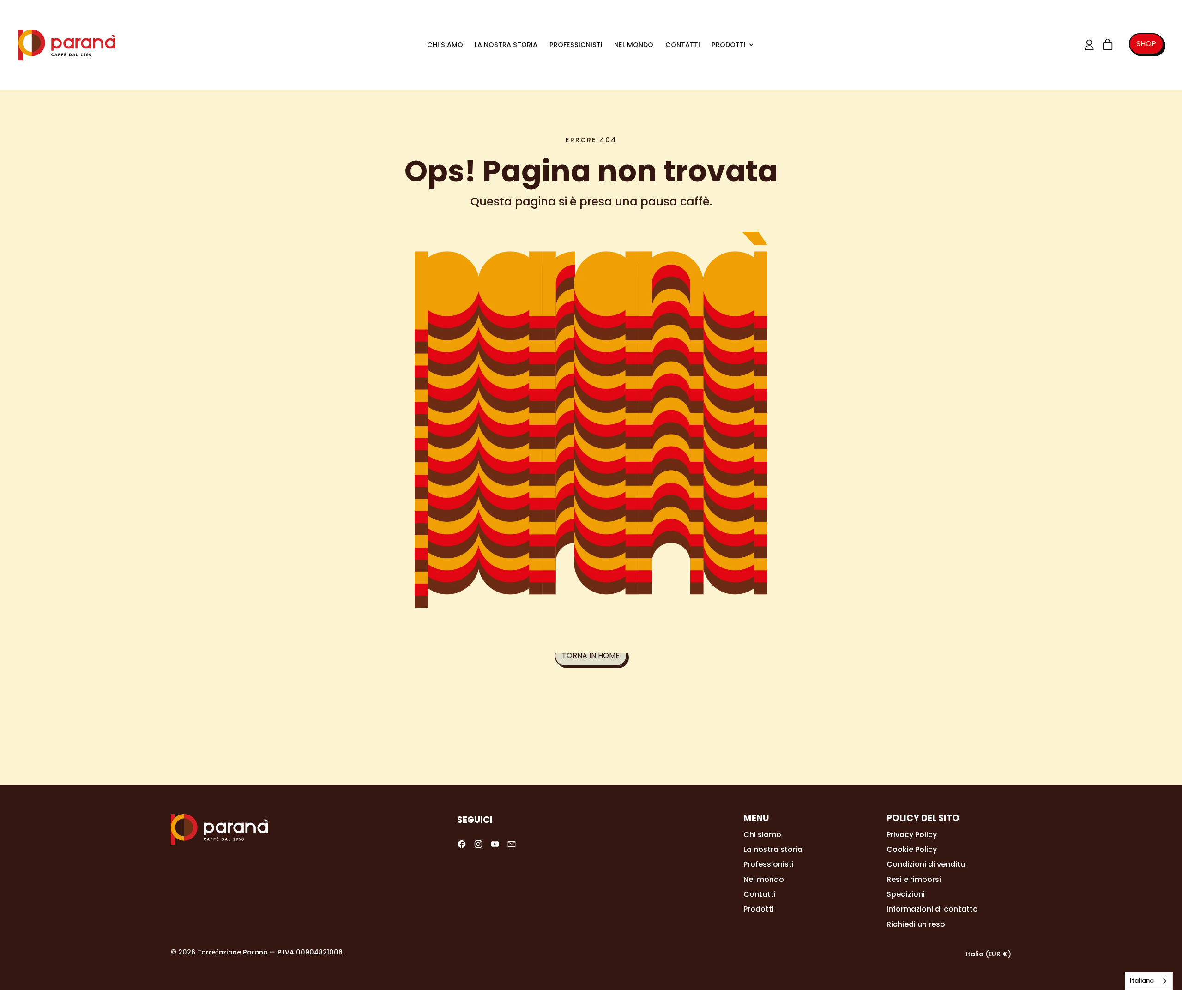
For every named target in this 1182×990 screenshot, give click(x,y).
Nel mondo (633, 44)
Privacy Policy (911, 834)
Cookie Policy (911, 849)
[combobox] (1149, 981)
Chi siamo (445, 44)
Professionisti (576, 44)
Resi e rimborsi (913, 879)
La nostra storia (506, 44)
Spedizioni (905, 894)
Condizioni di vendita (925, 864)
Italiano (1142, 980)
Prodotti (758, 909)
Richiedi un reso (915, 924)
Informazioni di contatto (932, 909)
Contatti (682, 44)
